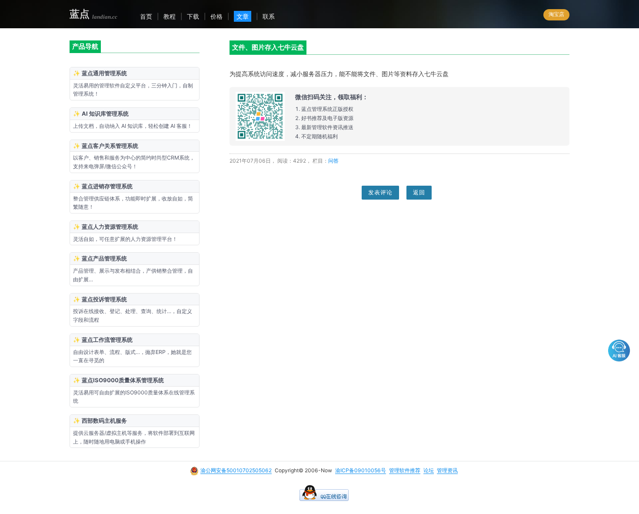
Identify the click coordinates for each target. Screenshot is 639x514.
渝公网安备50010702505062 (236, 470)
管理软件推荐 (404, 470)
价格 (216, 16)
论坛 (428, 470)
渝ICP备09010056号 (360, 470)
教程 (169, 16)
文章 (242, 16)
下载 (193, 16)
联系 (269, 16)
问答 (333, 160)
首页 (146, 16)
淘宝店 (556, 14)
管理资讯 (447, 470)
